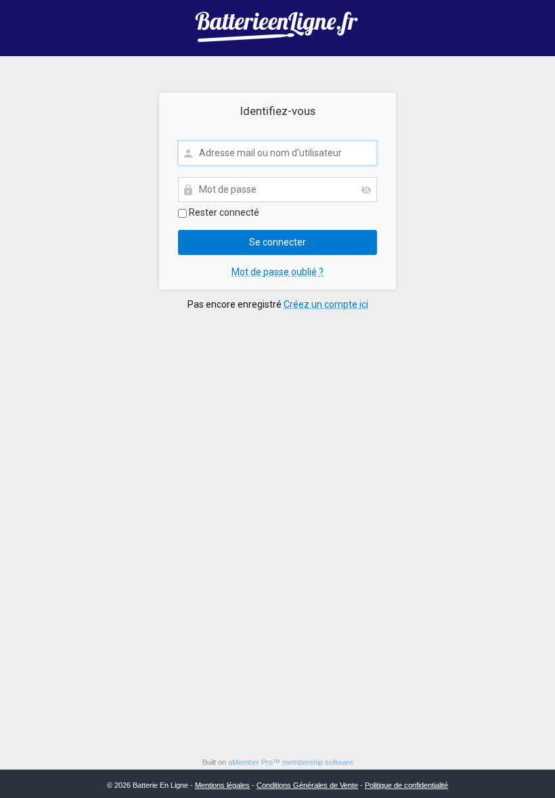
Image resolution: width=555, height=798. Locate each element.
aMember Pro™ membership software (290, 762)
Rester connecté (223, 212)
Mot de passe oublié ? (277, 271)
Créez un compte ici (326, 304)
